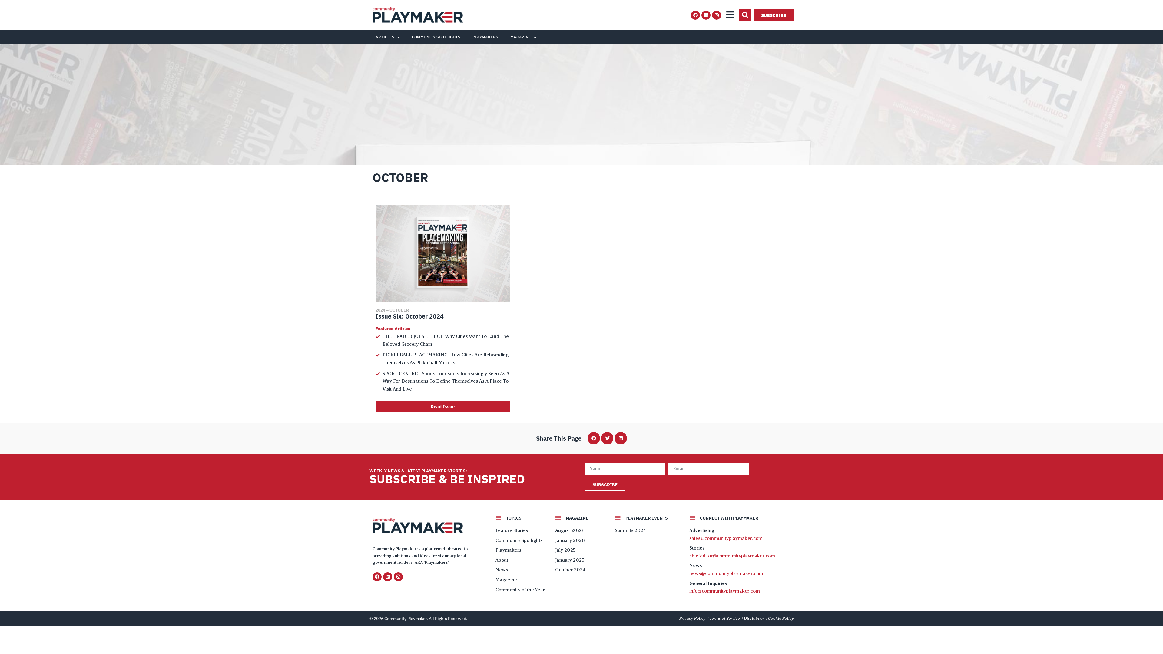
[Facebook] (695, 15)
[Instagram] (716, 15)
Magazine (520, 37)
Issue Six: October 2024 (410, 316)
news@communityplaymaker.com (726, 573)
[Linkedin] (706, 15)
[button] (745, 15)
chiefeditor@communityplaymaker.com (732, 556)
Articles (385, 37)
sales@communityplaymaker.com (726, 538)
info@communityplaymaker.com (724, 591)
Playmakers (485, 37)
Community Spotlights (436, 37)
